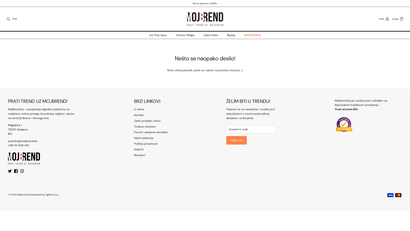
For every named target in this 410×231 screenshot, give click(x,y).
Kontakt (139, 115)
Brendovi (139, 155)
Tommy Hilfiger (185, 35)
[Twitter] (10, 171)
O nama (139, 109)
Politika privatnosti (146, 143)
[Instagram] (22, 171)
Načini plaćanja (143, 138)
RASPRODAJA (252, 35)
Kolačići (139, 149)
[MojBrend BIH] (205, 19)
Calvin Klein (211, 35)
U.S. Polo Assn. (158, 35)
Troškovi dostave (145, 126)
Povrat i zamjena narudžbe (151, 132)
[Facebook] (16, 171)
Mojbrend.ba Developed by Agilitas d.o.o (37, 194)
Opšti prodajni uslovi (147, 121)
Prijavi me (236, 140)
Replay (231, 35)
